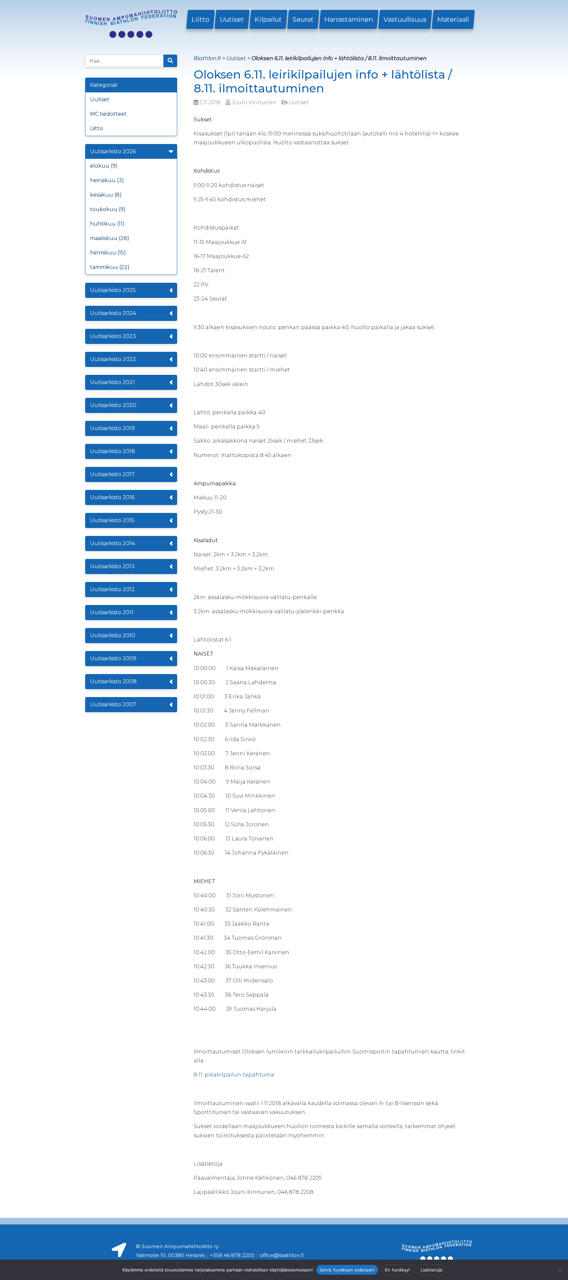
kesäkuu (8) (106, 195)
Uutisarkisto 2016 (112, 497)
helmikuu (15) (108, 253)
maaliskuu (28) (109, 238)
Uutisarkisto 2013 (112, 566)
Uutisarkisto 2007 (113, 704)
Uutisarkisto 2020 (113, 405)
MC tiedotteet (108, 114)
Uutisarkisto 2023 (113, 336)
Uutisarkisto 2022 (113, 359)
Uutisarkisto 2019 (112, 428)
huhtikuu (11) (107, 224)
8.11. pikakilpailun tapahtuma (234, 1075)
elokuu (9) (104, 166)
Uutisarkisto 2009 (113, 658)
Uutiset (232, 19)
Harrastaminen (348, 19)
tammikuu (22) (110, 267)
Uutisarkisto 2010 (112, 635)
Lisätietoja (431, 1269)
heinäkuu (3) (107, 180)
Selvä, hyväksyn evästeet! (347, 1269)
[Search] (170, 61)
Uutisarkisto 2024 (113, 313)
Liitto (200, 19)
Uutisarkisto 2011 (111, 612)
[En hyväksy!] (559, 1270)
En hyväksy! (397, 1269)
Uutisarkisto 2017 (112, 474)
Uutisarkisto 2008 (113, 681)
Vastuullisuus (405, 19)
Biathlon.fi (207, 58)
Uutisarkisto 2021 (112, 382)
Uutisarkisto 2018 (112, 451)
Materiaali (453, 19)
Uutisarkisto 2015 (112, 520)
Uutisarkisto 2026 (113, 151)
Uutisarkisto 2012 (112, 589)
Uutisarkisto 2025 (113, 290)
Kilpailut (268, 19)
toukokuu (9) (108, 209)
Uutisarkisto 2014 (112, 543)
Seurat (303, 19)
